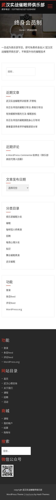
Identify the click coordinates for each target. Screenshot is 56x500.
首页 (6, 378)
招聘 (8, 235)
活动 (6, 401)
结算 (6, 427)
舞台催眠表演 (13, 255)
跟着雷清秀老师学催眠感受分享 (21, 126)
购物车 (7, 432)
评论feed (10, 302)
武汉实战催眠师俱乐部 (23, 5)
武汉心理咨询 (10, 383)
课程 (6, 392)
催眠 (8, 223)
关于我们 (8, 387)
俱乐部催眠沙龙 (14, 216)
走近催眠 (10, 261)
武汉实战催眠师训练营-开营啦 (21, 100)
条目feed (10, 296)
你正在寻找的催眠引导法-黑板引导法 (24, 107)
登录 (8, 290)
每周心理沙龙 (13, 242)
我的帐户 (8, 423)
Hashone (29, 494)
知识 (8, 248)
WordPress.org (14, 309)
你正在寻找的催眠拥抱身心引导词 (23, 120)
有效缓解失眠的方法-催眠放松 (21, 113)
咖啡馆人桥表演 (14, 229)
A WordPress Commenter (19, 155)
